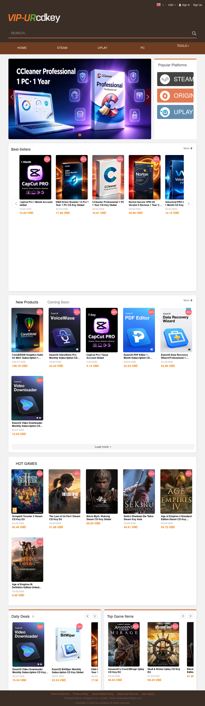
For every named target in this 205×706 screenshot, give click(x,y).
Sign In (186, 4)
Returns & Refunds (127, 693)
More (187, 148)
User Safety (148, 693)
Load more (102, 447)
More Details (35, 196)
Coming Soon (58, 301)
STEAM (62, 47)
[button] (11, 97)
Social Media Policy (103, 693)
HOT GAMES (26, 463)
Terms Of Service (60, 693)
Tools (182, 45)
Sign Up (197, 4)
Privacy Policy (80, 693)
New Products (27, 301)
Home (22, 47)
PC (143, 47)
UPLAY (102, 47)
